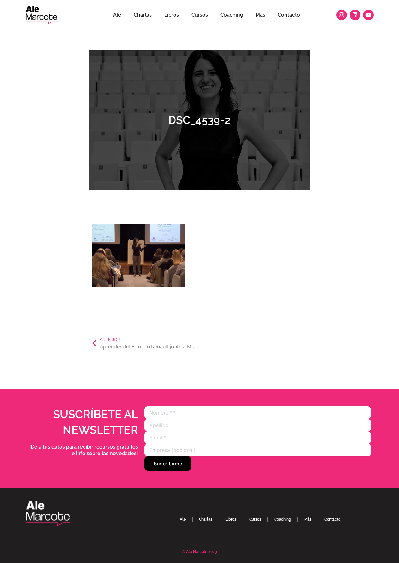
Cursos (199, 15)
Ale (117, 15)
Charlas (143, 15)
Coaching (231, 15)
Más (260, 15)
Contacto (289, 15)
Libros (171, 15)
